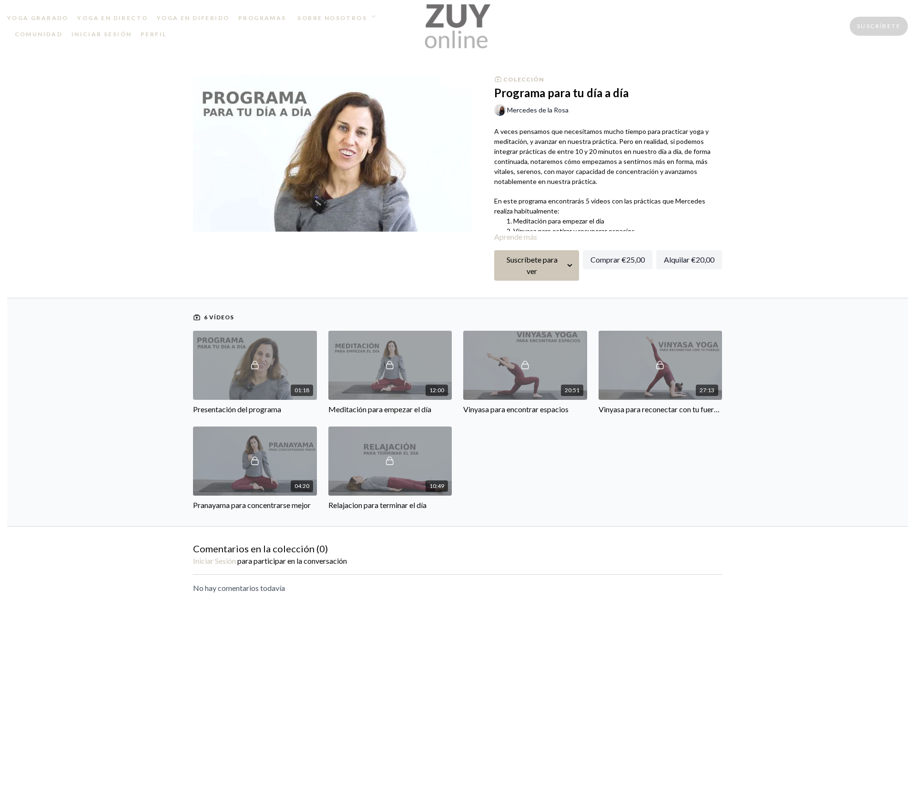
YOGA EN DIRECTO (112, 17)
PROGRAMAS (262, 17)
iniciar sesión (214, 560)
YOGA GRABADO (38, 17)
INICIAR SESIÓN (101, 34)
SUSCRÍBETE (879, 26)
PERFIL (153, 34)
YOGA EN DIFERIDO (193, 17)
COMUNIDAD (39, 34)
